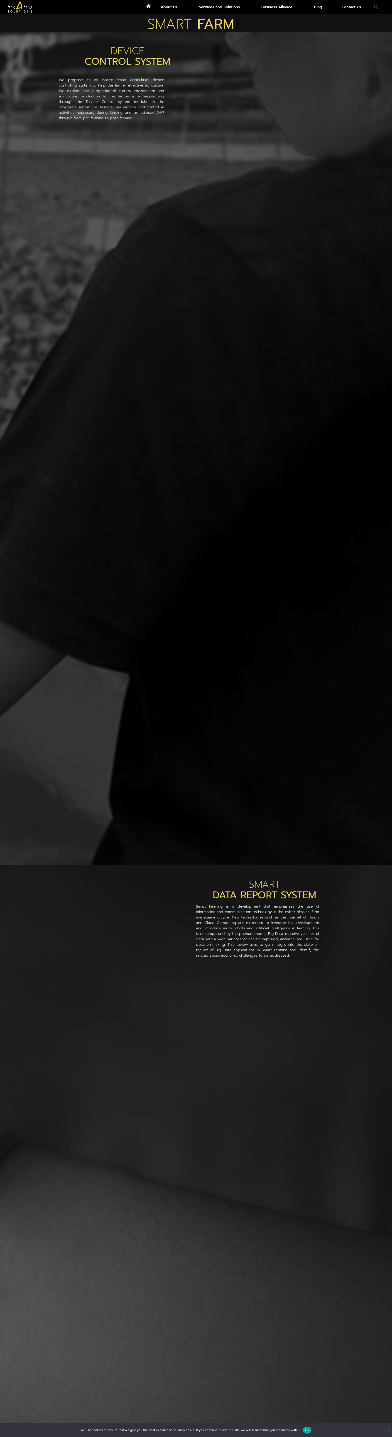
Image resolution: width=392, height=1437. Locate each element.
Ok (307, 1430)
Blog (318, 7)
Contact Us (351, 7)
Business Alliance (276, 7)
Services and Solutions (219, 7)
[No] (385, 1430)
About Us (169, 7)
